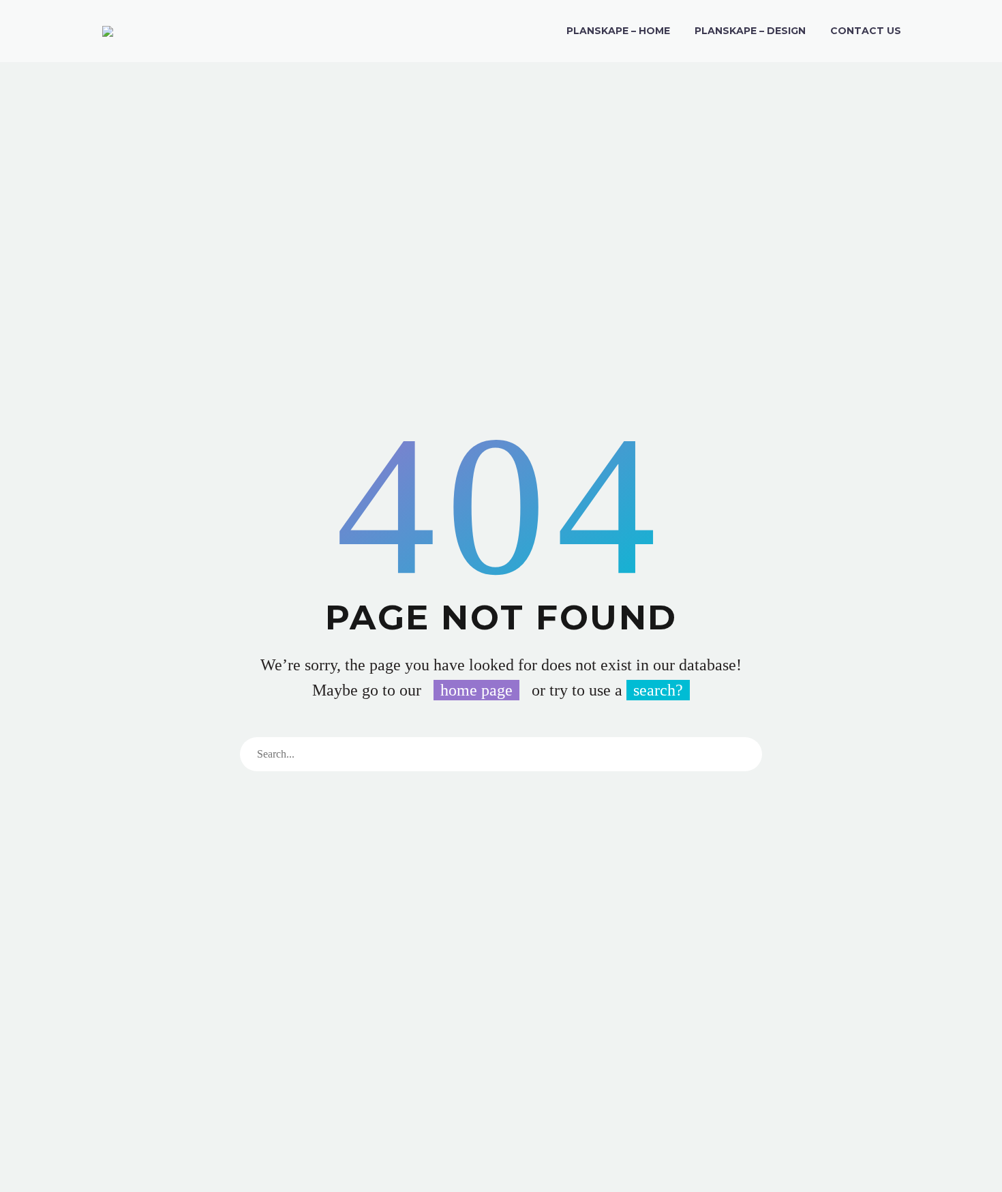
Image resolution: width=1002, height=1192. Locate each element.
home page (476, 690)
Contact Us (865, 31)
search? (658, 690)
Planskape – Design (750, 31)
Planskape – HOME (618, 31)
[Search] (745, 754)
